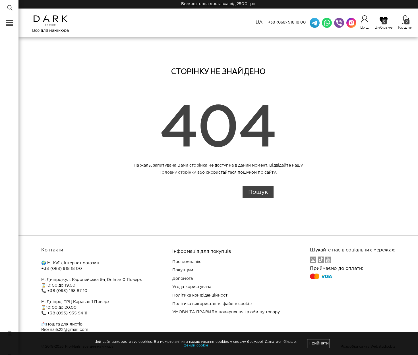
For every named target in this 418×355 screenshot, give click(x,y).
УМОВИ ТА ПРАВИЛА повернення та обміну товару (226, 312)
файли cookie (196, 345)
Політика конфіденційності (200, 295)
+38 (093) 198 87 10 (67, 291)
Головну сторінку (178, 172)
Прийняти (319, 343)
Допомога (182, 278)
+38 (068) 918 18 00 (287, 22)
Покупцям (182, 270)
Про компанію (187, 262)
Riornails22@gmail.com (64, 329)
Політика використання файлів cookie (212, 304)
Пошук (258, 192)
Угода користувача (191, 287)
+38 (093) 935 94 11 (67, 313)
